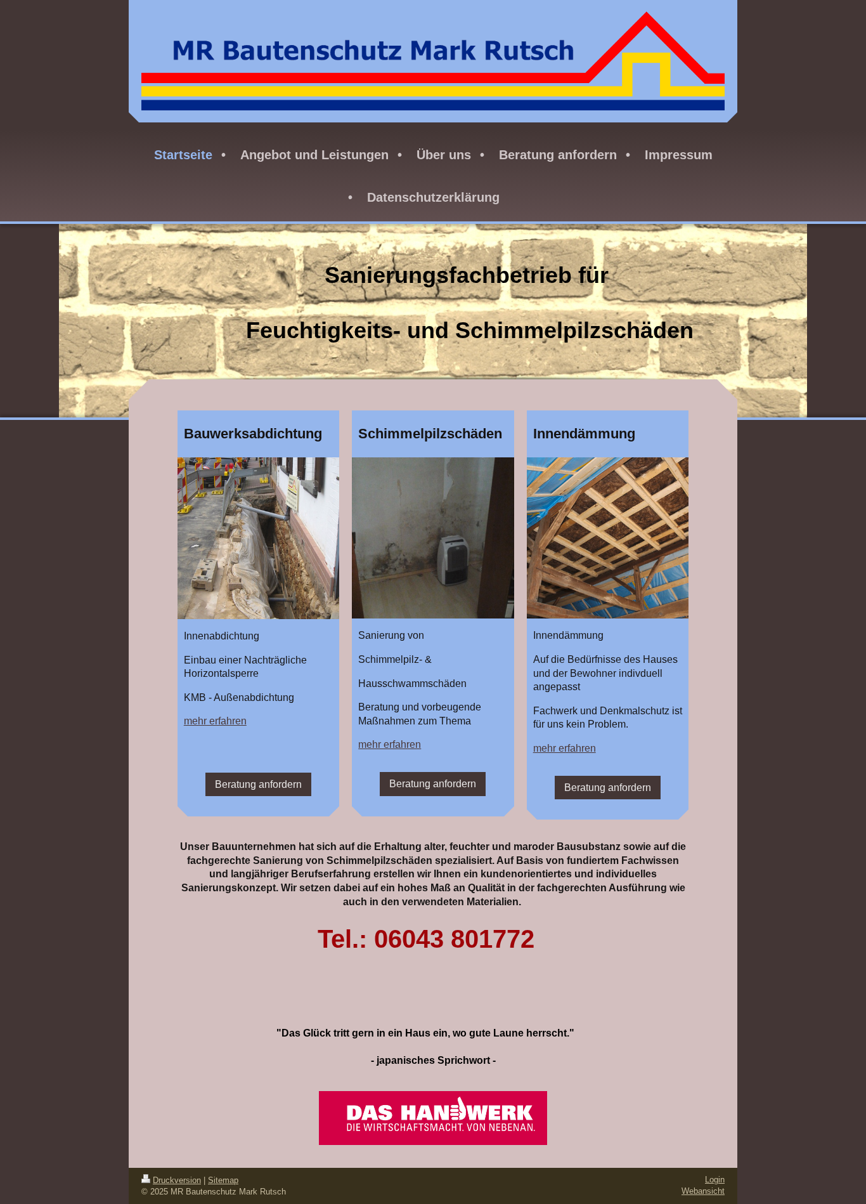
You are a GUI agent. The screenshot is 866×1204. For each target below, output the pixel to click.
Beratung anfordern (258, 784)
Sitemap (223, 1180)
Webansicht (703, 1191)
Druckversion (177, 1180)
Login (715, 1179)
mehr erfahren (215, 721)
